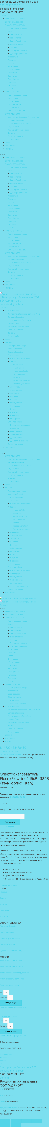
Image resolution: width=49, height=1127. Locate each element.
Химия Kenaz (15, 38)
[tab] (27, 826)
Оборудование (14, 69)
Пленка (11, 88)
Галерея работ (14, 139)
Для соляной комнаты (17, 111)
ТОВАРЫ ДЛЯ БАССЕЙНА (15, 25)
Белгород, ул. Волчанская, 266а (19, 1)
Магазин (9, 751)
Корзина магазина (15, 444)
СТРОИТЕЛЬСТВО (12, 114)
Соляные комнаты (15, 136)
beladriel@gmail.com (12, 304)
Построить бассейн (8, 926)
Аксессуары (13, 57)
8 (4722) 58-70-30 (10, 300)
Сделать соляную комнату (11, 950)
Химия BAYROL (16, 34)
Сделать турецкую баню (10, 938)
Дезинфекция (13, 79)
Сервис (3, 898)
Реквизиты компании (8, 885)
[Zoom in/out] (37, 1121)
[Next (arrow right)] (16, 1125)
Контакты (4, 916)
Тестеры (13, 47)
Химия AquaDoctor (18, 41)
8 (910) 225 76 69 (10, 5)
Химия (10, 31)
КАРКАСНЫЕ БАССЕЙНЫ (15, 18)
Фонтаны (11, 133)
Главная (3, 892)
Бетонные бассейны (16, 120)
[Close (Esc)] (5, 1121)
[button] (24, 154)
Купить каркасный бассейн (11, 960)
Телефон (3, 997)
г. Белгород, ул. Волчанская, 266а (20, 297)
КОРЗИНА (9, 149)
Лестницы (12, 85)
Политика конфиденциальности (13, 1007)
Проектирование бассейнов (19, 123)
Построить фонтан (7, 944)
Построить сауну (7, 932)
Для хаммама (13, 107)
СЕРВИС (8, 142)
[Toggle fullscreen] (26, 1121)
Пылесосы (12, 82)
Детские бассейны (15, 352)
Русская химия (16, 44)
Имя (1, 992)
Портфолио (4, 910)
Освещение (12, 72)
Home (2, 751)
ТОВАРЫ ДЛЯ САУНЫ (13, 92)
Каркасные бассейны (16, 349)
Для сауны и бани (15, 422)
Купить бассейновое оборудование (14, 972)
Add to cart (10, 822)
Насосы (11, 63)
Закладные (12, 76)
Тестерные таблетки (18, 50)
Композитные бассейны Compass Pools (24, 117)
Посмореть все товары (17, 345)
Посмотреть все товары (17, 28)
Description (9, 826)
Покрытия (12, 60)
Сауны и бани (13, 126)
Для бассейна (13, 355)
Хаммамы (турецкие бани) (19, 130)
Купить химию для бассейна (11, 966)
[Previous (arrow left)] (5, 1125)
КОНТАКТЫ (10, 146)
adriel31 (4, 1077)
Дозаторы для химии (18, 53)
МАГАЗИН (9, 342)
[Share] (16, 1121)
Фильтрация (13, 66)
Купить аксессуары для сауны (12, 979)
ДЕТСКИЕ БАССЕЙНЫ (14, 22)
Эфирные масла (14, 104)
